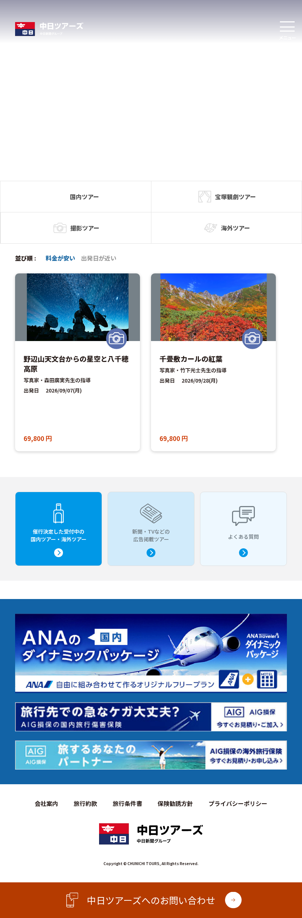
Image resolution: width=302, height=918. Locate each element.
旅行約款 (85, 803)
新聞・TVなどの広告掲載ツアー (151, 535)
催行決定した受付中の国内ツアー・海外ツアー (59, 535)
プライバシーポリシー (237, 803)
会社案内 (46, 803)
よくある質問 (243, 536)
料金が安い (60, 258)
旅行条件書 (127, 803)
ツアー (90, 196)
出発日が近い (98, 258)
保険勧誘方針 (175, 803)
